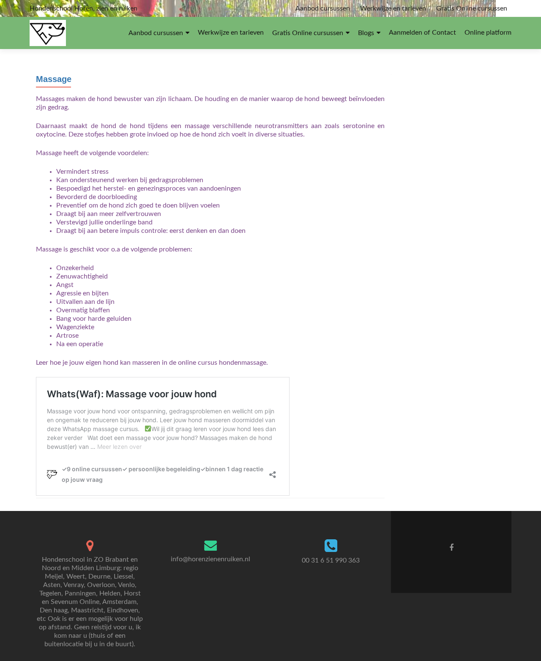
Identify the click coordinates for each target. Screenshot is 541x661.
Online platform (487, 32)
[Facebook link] (451, 548)
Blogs (366, 33)
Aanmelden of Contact (422, 32)
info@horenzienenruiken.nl (210, 559)
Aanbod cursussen (322, 8)
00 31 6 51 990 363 (331, 560)
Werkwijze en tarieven (393, 8)
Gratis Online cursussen (471, 8)
